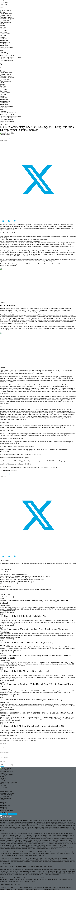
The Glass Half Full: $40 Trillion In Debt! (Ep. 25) (15, 578)
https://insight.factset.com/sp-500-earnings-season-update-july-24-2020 (20, 454)
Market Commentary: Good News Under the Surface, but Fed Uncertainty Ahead (36, 713)
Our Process (3, 30)
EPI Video (3, 35)
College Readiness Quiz (7, 60)
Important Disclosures (16, 866)
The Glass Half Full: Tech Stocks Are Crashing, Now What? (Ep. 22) (31, 699)
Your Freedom (4, 45)
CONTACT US (4, 62)
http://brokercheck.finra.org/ (30, 879)
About (2, 24)
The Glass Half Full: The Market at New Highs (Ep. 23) (25, 671)
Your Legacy (4, 44)
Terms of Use (18, 884)
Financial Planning (5, 15)
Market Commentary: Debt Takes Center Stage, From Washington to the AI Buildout (25, 576)
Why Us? (3, 25)
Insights (2, 37)
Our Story (3, 29)
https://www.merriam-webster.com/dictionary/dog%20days (17, 446)
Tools (1, 50)
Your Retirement (5, 42)
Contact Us (3, 567)
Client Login (3, 4)
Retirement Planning (6, 17)
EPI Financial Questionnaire (8, 59)
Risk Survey (3, 52)
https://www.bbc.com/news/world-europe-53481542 (15, 464)
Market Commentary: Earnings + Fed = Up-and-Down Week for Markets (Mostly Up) (36, 685)
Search (2, 1)
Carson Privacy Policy (6, 884)
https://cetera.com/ (54, 874)
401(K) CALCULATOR (7, 55)
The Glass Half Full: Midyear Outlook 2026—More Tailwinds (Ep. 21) (32, 726)
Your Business (4, 40)
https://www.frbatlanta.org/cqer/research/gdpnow (14, 457)
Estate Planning (4, 20)
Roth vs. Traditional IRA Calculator (10, 57)
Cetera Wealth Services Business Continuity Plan (37, 866)
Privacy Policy (4, 866)
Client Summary (12, 814)
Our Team (3, 27)
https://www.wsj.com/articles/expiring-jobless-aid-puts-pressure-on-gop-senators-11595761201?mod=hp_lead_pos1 (33, 461)
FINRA (40, 852)
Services (2, 12)
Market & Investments (6, 47)
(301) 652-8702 (4, 2)
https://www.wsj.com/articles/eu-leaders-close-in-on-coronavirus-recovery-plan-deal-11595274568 (28, 467)
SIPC (44, 852)
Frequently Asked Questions (8, 782)
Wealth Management (6, 13)
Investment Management (7, 18)
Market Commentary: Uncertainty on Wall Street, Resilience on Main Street (22, 579)
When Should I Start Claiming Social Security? (14, 574)
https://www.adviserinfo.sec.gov (11, 879)
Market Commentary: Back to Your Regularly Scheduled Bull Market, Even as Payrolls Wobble (35, 656)
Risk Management (5, 22)
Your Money (3, 39)
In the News (3, 49)
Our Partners (3, 32)
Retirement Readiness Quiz (8, 54)
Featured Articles (5, 34)
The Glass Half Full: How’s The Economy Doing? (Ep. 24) (17, 581)
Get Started (3, 592)
